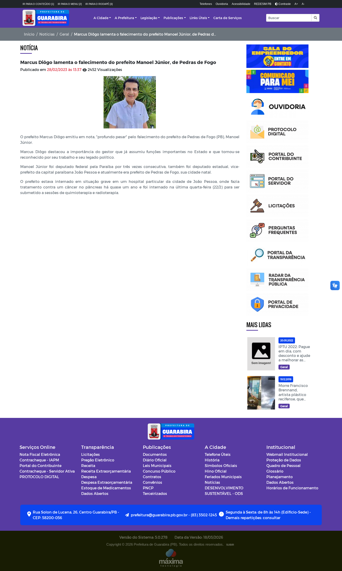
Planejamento (279, 476)
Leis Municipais (157, 465)
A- (303, 4)
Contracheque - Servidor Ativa (47, 471)
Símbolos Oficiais (221, 465)
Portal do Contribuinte (40, 465)
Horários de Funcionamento (292, 488)
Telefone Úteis (218, 454)
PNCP (148, 488)
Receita (88, 465)
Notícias (47, 34)
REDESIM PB (262, 4)
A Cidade (101, 18)
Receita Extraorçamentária (106, 471)
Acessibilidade (241, 4)
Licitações (90, 454)
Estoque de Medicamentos (106, 488)
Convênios (152, 482)
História (212, 460)
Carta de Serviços (227, 18)
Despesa (89, 476)
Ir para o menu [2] (70, 4)
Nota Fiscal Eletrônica (40, 454)
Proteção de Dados (283, 460)
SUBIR (230, 544)
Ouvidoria (222, 4)
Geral (64, 34)
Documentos (155, 454)
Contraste (284, 4)
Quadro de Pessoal (283, 465)
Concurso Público (159, 471)
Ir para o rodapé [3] (99, 4)
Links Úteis (198, 18)
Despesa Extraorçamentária (106, 482)
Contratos (152, 476)
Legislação (149, 18)
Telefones (206, 4)
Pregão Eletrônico (97, 460)
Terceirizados (155, 493)
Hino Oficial (216, 471)
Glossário (274, 471)
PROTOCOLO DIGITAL (39, 476)
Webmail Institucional (287, 454)
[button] (315, 17)
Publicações (173, 18)
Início (29, 34)
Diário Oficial (155, 460)
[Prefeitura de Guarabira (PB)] (46, 18)
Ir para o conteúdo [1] (38, 4)
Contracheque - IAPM (39, 460)
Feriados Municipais (223, 476)
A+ (296, 4)
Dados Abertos (94, 493)
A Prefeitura (124, 18)
